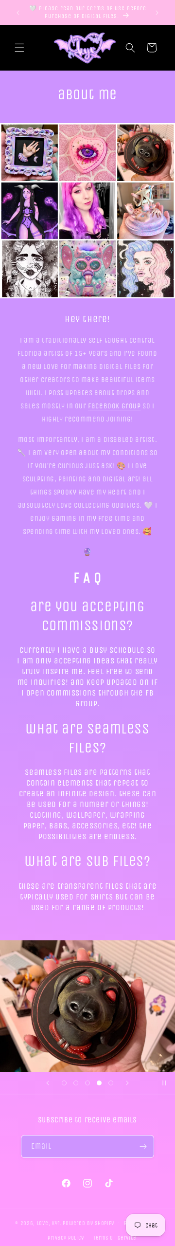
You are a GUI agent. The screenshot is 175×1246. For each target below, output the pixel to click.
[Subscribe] (143, 1146)
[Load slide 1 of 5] (64, 1083)
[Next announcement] (157, 12)
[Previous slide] (47, 1083)
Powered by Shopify (88, 1223)
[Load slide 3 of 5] (87, 1083)
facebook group (114, 406)
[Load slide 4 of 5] (99, 1083)
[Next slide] (127, 1083)
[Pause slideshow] (164, 1083)
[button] (19, 47)
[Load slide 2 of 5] (76, 1083)
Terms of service (115, 1238)
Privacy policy (66, 1238)
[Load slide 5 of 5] (111, 1083)
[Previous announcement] (18, 12)
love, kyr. (49, 1223)
